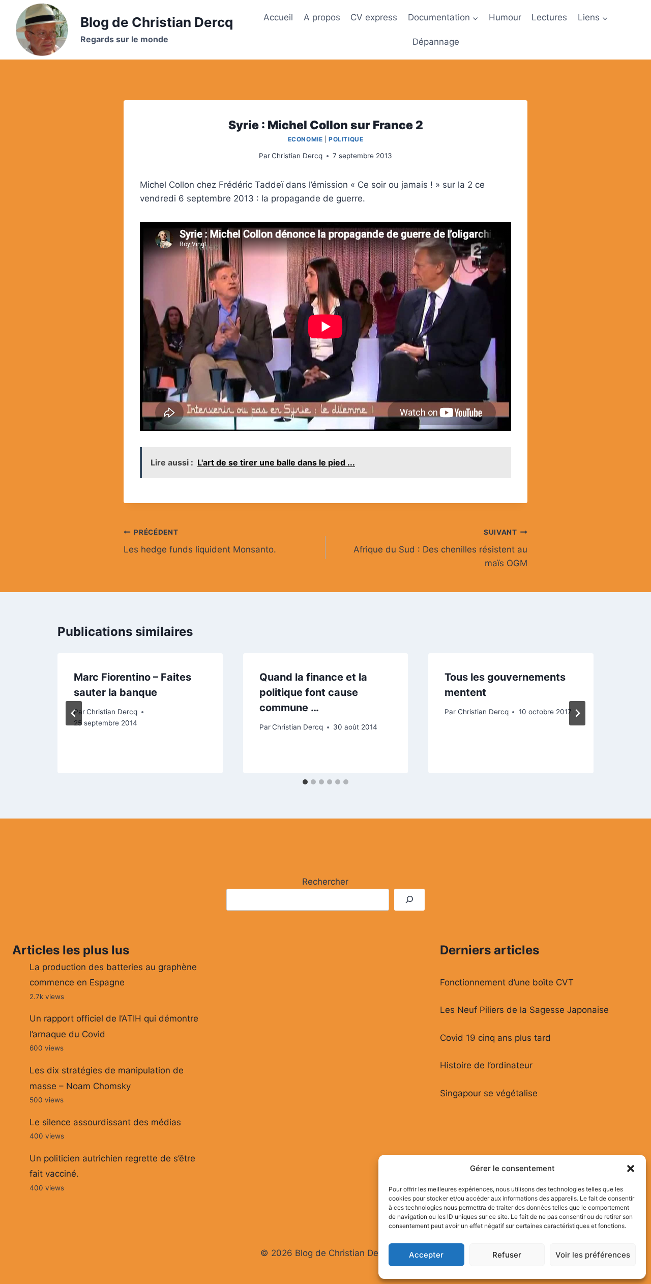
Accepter (426, 1255)
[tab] (305, 781)
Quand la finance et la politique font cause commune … (313, 692)
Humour (505, 17)
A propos (322, 17)
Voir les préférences (592, 1255)
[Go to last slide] (74, 713)
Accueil (278, 17)
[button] (631, 1168)
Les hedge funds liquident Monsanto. (200, 541)
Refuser (506, 1255)
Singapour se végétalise (489, 1093)
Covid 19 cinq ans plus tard (495, 1038)
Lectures (549, 17)
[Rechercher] (409, 900)
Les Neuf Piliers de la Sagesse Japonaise (524, 1010)
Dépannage (435, 42)
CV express (373, 17)
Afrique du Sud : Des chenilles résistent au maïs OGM (440, 548)
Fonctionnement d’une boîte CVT (507, 982)
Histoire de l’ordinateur (486, 1065)
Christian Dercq (297, 156)
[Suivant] (577, 713)
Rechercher (325, 882)
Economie (305, 139)
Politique (346, 139)
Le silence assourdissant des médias (105, 1122)
